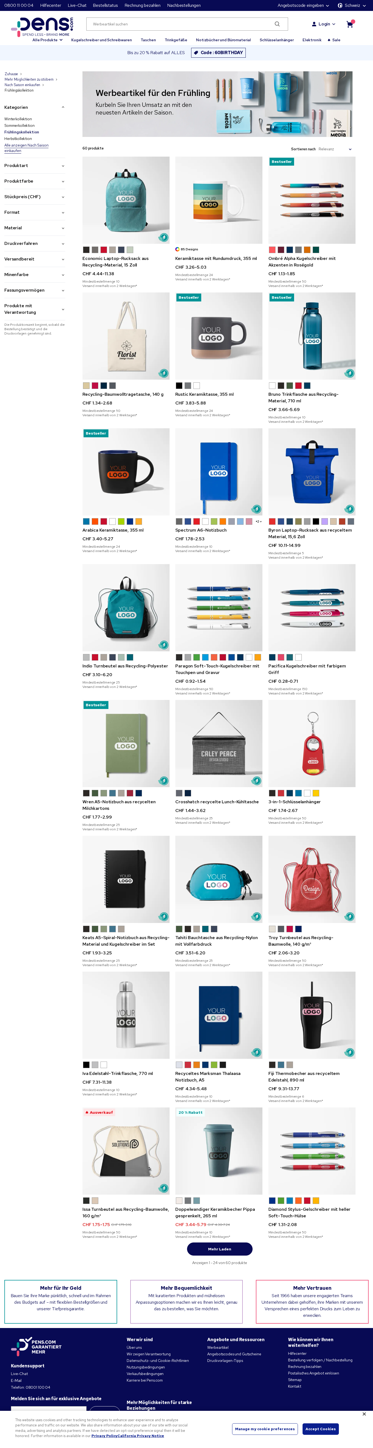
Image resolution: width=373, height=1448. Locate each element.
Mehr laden (219, 1249)
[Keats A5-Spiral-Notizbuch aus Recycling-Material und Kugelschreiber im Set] (126, 879)
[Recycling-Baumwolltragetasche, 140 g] (126, 336)
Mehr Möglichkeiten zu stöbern (29, 79)
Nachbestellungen (184, 5)
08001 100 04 (38, 1387)
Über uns (134, 1347)
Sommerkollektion (19, 125)
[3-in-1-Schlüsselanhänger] (312, 743)
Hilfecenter (50, 5)
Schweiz (352, 5)
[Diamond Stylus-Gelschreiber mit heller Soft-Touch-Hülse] (312, 1151)
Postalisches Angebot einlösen (313, 1373)
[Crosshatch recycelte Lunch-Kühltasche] (218, 743)
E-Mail (16, 1380)
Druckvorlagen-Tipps (225, 1360)
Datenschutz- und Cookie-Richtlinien (158, 1360)
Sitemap (295, 1379)
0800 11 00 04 (19, 5)
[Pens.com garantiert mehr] (36, 1346)
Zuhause (11, 74)
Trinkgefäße (176, 39)
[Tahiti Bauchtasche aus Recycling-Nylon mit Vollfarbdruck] (218, 879)
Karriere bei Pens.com (145, 1380)
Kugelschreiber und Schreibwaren (101, 39)
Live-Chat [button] (77, 5)
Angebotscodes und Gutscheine (234, 1354)
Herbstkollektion (18, 138)
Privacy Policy (104, 1436)
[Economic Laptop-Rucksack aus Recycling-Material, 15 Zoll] (126, 200)
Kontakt (294, 1386)
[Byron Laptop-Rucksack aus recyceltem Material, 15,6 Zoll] (312, 471)
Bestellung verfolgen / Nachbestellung (320, 1360)
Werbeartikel (217, 1347)
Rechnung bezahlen (143, 5)
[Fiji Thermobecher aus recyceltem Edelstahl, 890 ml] (312, 1015)
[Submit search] (277, 24)
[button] (47, 37)
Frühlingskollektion (21, 132)
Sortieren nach (303, 149)
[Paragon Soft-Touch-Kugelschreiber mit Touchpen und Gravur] (218, 607)
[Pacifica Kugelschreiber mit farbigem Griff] (312, 607)
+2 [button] (257, 521)
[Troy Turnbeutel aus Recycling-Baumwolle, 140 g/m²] (312, 879)
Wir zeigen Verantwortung (149, 1354)
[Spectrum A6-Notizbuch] (218, 471)
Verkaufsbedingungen (145, 1373)
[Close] (364, 1414)
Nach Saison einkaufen (22, 85)
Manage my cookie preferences (265, 1429)
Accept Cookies (321, 1429)
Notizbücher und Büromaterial (223, 39)
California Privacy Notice (140, 1436)
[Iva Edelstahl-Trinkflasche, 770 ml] (126, 1015)
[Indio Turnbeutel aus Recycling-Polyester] (126, 607)
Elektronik (312, 39)
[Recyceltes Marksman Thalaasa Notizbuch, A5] (218, 1015)
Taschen (148, 39)
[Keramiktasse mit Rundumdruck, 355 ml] (218, 200)
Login (324, 24)
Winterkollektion (18, 118)
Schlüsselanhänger (277, 39)
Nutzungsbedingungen (146, 1367)
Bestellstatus (105, 5)
